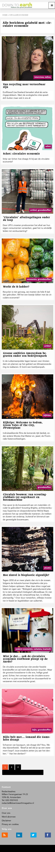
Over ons (6, 813)
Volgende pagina (12, 772)
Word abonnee (9, 816)
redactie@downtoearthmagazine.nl (18, 803)
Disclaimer (6, 820)
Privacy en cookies (10, 824)
